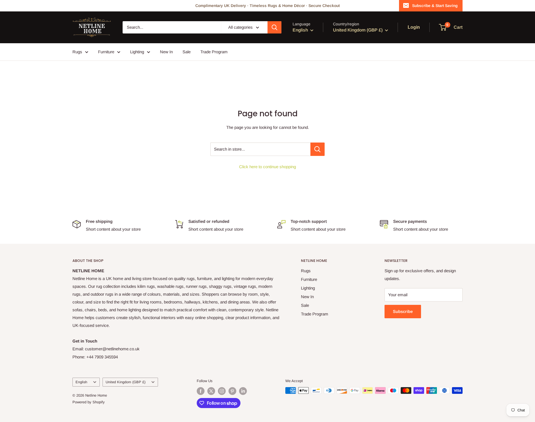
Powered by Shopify (88, 402)
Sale (187, 51)
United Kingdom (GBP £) (125, 382)
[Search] (274, 27)
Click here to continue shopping (267, 166)
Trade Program (214, 51)
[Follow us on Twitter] (211, 391)
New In (166, 51)
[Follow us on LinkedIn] (243, 391)
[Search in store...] (317, 149)
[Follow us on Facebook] (201, 391)
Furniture (106, 51)
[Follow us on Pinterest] (232, 391)
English (81, 382)
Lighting (137, 51)
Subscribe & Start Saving (435, 5)
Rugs (77, 51)
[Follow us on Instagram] (222, 391)
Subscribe (403, 311)
